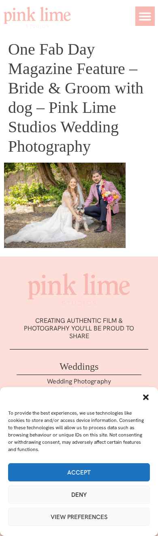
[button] (146, 397)
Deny (79, 495)
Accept (79, 472)
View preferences (79, 517)
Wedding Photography (79, 381)
